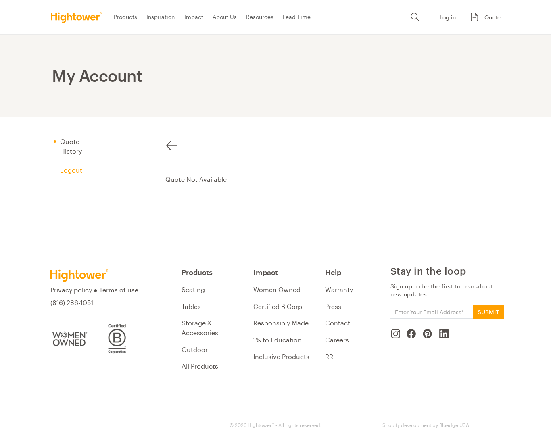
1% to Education (277, 340)
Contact (337, 323)
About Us (225, 16)
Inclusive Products (281, 356)
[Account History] (171, 142)
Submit (488, 312)
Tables (191, 306)
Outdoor (195, 349)
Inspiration (160, 16)
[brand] (78, 17)
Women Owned (277, 289)
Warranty (339, 289)
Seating (193, 289)
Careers (337, 340)
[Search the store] (415, 17)
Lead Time (297, 16)
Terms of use (118, 290)
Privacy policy (71, 290)
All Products (200, 366)
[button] (484, 17)
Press (333, 306)
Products (125, 16)
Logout (71, 170)
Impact (193, 16)
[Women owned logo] (69, 338)
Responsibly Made (281, 323)
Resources (259, 16)
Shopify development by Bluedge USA (425, 425)
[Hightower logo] (79, 275)
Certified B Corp (277, 306)
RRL (331, 356)
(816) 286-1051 (71, 303)
